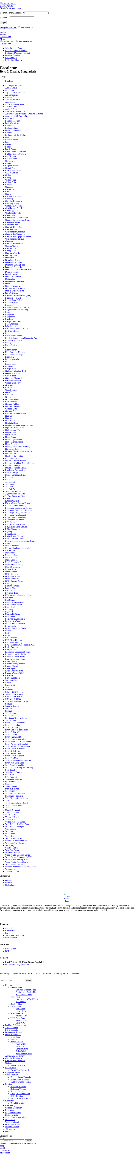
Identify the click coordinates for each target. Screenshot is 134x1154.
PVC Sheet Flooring (13, 642)
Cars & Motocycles (13, 170)
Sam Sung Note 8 (12, 678)
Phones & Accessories (14, 602)
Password (5, 18)
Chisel (7, 192)
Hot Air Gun (10, 454)
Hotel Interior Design (14, 456)
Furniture (9, 366)
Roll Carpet (10, 668)
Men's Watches (11, 557)
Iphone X (9, 479)
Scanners (9, 690)
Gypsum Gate (11, 409)
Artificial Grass (16, 1013)
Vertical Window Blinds (15, 822)
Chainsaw (9, 187)
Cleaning (9, 199)
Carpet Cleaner (11, 166)
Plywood (9, 612)
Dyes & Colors (11, 293)
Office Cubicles (11, 574)
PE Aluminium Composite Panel (18, 595)
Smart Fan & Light (13, 737)
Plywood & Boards (13, 614)
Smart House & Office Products (18, 741)
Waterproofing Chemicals (15, 843)
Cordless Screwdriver (14, 243)
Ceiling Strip (10, 182)
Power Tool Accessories (15, 623)
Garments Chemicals (13, 378)
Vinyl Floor (15, 997)
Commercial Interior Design (16, 217)
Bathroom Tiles (11, 128)
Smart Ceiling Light (13, 727)
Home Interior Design (14, 442)
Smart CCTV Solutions (15, 723)
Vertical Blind (21, 1046)
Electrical (9, 305)
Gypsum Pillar (11, 411)
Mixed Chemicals (12, 567)
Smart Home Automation (15, 739)
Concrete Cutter (11, 225)
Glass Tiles (9, 392)
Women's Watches (12, 852)
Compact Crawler (12, 222)
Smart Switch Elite (13, 753)
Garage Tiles (10, 369)
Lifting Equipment (12, 529)
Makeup (8, 543)
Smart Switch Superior (14, 756)
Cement (8, 184)
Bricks (8, 147)
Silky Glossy (10, 713)
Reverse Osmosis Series (15, 656)
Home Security (11, 444)
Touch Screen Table (13, 805)
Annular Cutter (11, 97)
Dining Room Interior (14, 276)
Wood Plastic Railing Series (16, 862)
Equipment (9, 314)
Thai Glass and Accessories (16, 798)
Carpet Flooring (17, 1006)
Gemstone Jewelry (13, 383)
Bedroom (9, 133)
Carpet (8, 163)
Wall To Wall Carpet (13, 838)
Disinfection (10, 279)
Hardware (9, 418)
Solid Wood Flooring (14, 772)
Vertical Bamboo (12, 819)
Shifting (8, 711)
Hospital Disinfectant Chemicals (18, 451)
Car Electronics (11, 158)
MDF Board (10, 553)
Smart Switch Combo (14, 751)
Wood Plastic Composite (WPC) (18, 857)
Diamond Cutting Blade (15, 265)
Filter (7, 333)
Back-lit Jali (10, 118)
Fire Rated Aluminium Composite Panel (21, 338)
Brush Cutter (10, 149)
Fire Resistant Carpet (14, 340)
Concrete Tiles (11, 229)
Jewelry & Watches (13, 491)
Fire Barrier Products (14, 335)
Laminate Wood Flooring (15, 505)
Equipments (10, 317)
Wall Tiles (9, 836)
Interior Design (11, 472)
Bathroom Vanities (13, 130)
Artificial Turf (11, 107)
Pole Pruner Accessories (15, 619)
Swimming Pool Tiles (14, 796)
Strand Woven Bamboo (15, 793)
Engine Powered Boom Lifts (17, 307)
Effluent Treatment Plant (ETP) (18, 295)
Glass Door (10, 387)
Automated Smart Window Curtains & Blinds (24, 114)
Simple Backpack (17, 1065)
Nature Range (11, 572)
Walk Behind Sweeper (14, 826)
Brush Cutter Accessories (15, 151)
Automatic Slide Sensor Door (17, 116)
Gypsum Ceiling (12, 404)
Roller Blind (21, 1051)
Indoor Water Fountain (19, 1079)
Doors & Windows (13, 286)
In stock (8, 883)
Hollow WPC (11, 435)
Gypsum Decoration (13, 406)
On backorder (11, 885)
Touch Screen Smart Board (16, 803)
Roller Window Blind (14, 671)
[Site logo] (8, 3)
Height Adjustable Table (20, 1098)
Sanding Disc (10, 685)
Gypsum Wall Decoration (15, 413)
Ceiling (8, 175)
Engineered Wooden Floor (27, 992)
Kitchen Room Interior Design (17, 503)
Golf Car (9, 394)
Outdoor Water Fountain (20, 1082)
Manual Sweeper (12, 546)
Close (2, 1138)
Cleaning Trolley (12, 203)
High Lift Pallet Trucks (14, 428)
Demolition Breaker (13, 260)
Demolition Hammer (13, 262)
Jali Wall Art (10, 489)
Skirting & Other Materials (16, 718)
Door (7, 284)
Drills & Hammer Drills (15, 288)
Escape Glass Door (13, 321)
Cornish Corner (11, 246)
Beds (7, 137)
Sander (8, 682)
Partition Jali (10, 590)
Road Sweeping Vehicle (15, 664)
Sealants (8, 704)
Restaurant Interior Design (16, 654)
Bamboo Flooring (12, 121)
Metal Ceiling (10, 560)
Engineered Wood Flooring (16, 310)
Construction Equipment (15, 234)
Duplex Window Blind (14, 291)
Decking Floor (11, 255)
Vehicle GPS (10, 815)
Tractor (8, 808)
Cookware (9, 241)
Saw (7, 687)
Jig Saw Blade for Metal (15, 494)
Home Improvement (13, 439)
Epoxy (8, 312)
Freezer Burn (10, 364)
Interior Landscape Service (16, 475)
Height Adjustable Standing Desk (19, 425)
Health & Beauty (12, 423)
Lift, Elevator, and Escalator (16, 527)
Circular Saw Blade (13, 196)
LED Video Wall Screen (15, 524)
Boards (8, 144)
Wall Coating (10, 829)
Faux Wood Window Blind (16, 328)
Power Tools (10, 626)
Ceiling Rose (10, 180)
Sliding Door (10, 720)
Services (8, 708)
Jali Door (9, 487)
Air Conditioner (11, 95)
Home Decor (10, 437)
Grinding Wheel (12, 399)
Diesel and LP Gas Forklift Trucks (19, 269)
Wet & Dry (9, 845)
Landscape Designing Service (17, 513)
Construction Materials (14, 239)
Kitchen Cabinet (12, 501)
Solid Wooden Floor (24, 994)
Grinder (8, 397)
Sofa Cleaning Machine (15, 765)
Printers (8, 631)
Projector (9, 633)
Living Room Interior (14, 536)
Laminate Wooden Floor (26, 990)
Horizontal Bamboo (13, 449)
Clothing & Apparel (13, 206)
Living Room (10, 534)
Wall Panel (9, 831)
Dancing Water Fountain (15, 253)
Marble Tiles (10, 550)
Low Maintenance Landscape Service (20, 541)
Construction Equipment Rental (18, 236)
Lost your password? (8, 27)
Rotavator (9, 675)
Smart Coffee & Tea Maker (16, 730)
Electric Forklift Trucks (14, 300)
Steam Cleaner (11, 786)
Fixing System (11, 345)
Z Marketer (74, 973)
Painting (8, 583)
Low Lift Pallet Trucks (14, 538)
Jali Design (9, 484)
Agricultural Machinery (15, 92)
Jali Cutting (10, 482)
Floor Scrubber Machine (15, 352)
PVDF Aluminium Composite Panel (20, 645)
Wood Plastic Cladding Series (17, 855)
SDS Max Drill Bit (13, 699)
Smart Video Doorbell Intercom (18, 760)
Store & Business (12, 789)
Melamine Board (12, 555)
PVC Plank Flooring (13, 640)
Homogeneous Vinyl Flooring (17, 446)
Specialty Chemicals (13, 779)
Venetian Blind (22, 1049)
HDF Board (10, 420)
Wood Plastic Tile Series (15, 864)
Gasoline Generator (13, 380)
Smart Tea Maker (12, 758)
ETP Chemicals (11, 324)
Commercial (10, 215)
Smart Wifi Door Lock (14, 763)
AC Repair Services (13, 85)
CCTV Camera (11, 173)
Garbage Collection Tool (15, 371)
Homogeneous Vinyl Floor (27, 999)
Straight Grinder (12, 791)
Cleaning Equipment (13, 201)
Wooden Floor (11, 869)
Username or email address (12, 13)
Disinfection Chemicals (14, 281)
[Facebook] (3, 917)
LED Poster (10, 522)
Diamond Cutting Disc (14, 267)
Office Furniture (12, 579)
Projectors (9, 635)
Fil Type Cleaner (12, 331)
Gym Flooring (11, 402)
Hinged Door (10, 432)
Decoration (9, 258)
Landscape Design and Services (18, 510)
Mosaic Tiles (10, 569)
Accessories (10, 90)
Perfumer (9, 597)
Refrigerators (10, 649)
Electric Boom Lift (13, 298)
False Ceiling (10, 326)
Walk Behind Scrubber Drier (17, 824)
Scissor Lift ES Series (14, 694)
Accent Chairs (11, 88)
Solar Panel (10, 770)
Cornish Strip (10, 248)
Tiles (7, 800)
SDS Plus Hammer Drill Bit (16, 701)
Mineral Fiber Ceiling (14, 564)
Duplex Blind (21, 1044)
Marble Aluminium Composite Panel (20, 548)
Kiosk (7, 498)
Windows (14, 1039)
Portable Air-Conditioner (15, 621)
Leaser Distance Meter (14, 520)
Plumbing (9, 609)
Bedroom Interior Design (15, 135)
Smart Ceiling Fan (12, 725)
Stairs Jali (9, 784)
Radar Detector (11, 647)
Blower (8, 142)
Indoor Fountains (12, 458)
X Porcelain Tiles (12, 871)
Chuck (8, 194)
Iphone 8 (9, 477)
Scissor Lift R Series (13, 697)
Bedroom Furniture (18, 1086)
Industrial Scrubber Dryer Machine (19, 463)
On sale (8, 880)
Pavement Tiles (11, 593)
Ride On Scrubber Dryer (15, 659)
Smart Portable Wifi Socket (16, 744)
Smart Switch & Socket (15, 749)
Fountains (9, 361)
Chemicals (9, 189)
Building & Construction (15, 154)
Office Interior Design (14, 581)
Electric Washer (11, 302)
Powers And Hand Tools (15, 628)
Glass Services (11, 390)
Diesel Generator (12, 272)
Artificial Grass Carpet (14, 104)
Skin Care (9, 715)
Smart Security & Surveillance (17, 746)
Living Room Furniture (20, 1094)
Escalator (9, 319)
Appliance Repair (12, 99)
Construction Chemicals (15, 232)
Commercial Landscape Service (18, 220)
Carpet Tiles (10, 168)
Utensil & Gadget (12, 810)
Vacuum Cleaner (12, 812)
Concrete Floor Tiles (13, 227)
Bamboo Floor (16, 1004)
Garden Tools (10, 376)
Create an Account (13, 8)
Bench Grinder (11, 140)
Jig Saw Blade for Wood (15, 496)
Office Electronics (12, 576)
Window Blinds (11, 848)
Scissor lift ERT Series (14, 692)
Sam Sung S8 (10, 680)
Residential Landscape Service (17, 652)
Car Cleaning (10, 156)
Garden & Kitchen (13, 373)
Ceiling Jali (10, 177)
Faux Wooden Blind (24, 1053)
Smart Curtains (11, 734)
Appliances (10, 102)
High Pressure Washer (14, 430)
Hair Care (9, 416)
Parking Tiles (10, 588)
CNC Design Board (13, 208)
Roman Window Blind (14, 673)
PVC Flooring (11, 638)
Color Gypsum (11, 210)
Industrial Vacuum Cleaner (16, 468)
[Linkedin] (10, 917)
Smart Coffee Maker (13, 732)
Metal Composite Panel (14, 562)
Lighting (8, 531)
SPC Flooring (11, 777)
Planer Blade (10, 607)
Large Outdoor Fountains (15, 517)
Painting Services (12, 586)
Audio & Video (11, 109)
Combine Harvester (13, 213)
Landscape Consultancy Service (18, 508)
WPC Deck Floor (17, 1018)
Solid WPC (10, 774)
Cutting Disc (10, 251)
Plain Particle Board (13, 605)
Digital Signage (11, 274)
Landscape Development (15, 515)
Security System (12, 706)
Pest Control (10, 600)
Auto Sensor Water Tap (15, 111)
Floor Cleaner (11, 350)
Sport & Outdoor (12, 782)
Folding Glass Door (13, 359)
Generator (9, 385)
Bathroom (9, 125)
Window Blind (16, 1042)
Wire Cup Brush (12, 850)
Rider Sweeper (11, 661)
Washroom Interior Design (16, 841)
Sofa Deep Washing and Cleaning (19, 767)
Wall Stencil (10, 833)
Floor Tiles (9, 357)
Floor (7, 347)
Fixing (8, 343)
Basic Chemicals (12, 123)
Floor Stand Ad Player (14, 354)
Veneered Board (12, 817)
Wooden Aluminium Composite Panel (21, 867)
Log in (3, 23)
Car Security (10, 161)
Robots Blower (11, 666)
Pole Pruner (10, 616)
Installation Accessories (14, 470)
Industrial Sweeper (13, 465)
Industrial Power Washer (15, 461)
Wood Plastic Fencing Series (17, 859)
